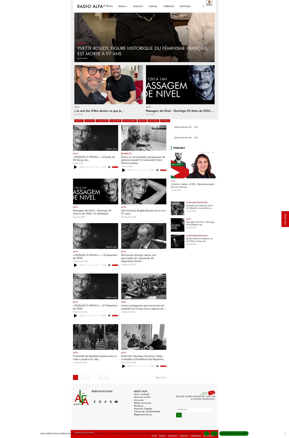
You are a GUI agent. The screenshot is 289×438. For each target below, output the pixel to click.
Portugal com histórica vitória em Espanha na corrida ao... (199, 206)
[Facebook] (94, 402)
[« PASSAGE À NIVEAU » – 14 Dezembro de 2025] (95, 236)
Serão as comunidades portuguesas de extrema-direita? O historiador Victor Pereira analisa (143, 160)
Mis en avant (129, 121)
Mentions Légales (143, 408)
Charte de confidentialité (147, 411)
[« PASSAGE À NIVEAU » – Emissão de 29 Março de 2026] (95, 138)
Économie (115, 121)
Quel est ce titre (142, 397)
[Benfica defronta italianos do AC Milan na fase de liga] (177, 241)
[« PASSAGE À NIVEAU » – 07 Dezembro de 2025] (95, 286)
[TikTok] (105, 402)
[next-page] (106, 377)
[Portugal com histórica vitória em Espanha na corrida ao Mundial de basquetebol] (177, 208)
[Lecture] (75, 167)
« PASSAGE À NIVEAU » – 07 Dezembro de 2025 (95, 307)
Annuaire (139, 400)
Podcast (179, 147)
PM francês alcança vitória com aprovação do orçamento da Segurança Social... (138, 258)
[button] (203, 6)
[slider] (115, 167)
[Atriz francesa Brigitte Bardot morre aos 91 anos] (143, 191)
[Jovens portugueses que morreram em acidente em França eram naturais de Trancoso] (143, 286)
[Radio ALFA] (89, 6)
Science (165, 121)
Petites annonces (142, 402)
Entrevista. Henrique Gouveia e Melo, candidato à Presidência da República (142, 357)
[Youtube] (116, 402)
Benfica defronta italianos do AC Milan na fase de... (199, 239)
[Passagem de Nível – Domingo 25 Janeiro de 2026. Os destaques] (95, 191)
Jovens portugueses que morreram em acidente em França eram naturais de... (143, 307)
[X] (110, 402)
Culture (90, 121)
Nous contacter (142, 394)
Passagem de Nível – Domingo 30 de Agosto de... (200, 223)
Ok (206, 433)
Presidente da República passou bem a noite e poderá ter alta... (95, 357)
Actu (81, 43)
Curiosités (102, 121)
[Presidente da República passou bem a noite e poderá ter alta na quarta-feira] (95, 337)
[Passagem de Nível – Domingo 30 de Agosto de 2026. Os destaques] (177, 225)
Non (214, 433)
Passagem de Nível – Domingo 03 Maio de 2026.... (180, 111)
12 (100, 377)
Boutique (138, 405)
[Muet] (109, 167)
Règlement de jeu (143, 414)
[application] (95, 167)
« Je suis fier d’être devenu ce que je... (99, 111)
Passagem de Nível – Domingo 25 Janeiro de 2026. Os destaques (92, 212)
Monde (142, 121)
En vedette (126, 154)
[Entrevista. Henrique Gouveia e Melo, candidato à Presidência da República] (143, 337)
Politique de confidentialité (234, 433)
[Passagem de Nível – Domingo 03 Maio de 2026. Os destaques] (180, 84)
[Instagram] (100, 402)
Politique (153, 121)
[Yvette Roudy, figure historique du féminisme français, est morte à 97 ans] (144, 34)
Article (79, 121)
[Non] (285, 433)
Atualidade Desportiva (196, 202)
